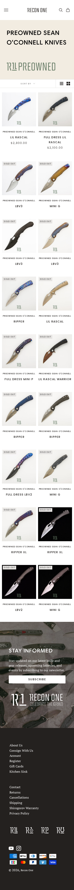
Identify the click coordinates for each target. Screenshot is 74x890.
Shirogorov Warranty (24, 808)
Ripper (19, 321)
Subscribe (37, 679)
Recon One (27, 870)
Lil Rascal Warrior (55, 379)
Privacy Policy (19, 813)
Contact (15, 787)
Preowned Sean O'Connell (19, 131)
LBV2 (19, 610)
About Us (15, 745)
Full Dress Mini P (19, 379)
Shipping (15, 803)
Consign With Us (21, 750)
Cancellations (19, 797)
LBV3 (19, 206)
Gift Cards (16, 766)
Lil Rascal (19, 137)
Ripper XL (19, 552)
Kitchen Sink (18, 771)
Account (15, 755)
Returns (15, 792)
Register (15, 761)
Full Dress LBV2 (19, 494)
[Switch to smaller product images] (68, 83)
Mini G (55, 206)
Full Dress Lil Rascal (55, 139)
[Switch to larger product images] (61, 83)
